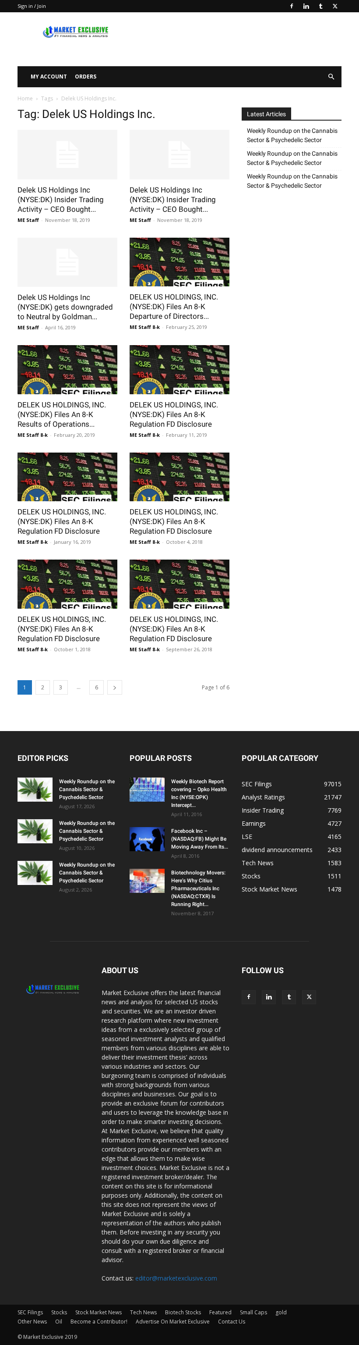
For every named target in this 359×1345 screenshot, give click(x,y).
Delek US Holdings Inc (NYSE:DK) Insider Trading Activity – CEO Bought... (61, 200)
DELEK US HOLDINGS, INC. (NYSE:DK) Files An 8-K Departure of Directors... (174, 307)
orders (85, 76)
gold (281, 1312)
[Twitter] (334, 6)
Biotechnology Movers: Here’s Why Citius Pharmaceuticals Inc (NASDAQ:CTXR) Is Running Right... (198, 888)
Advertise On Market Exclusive (173, 1321)
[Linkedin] (306, 6)
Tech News (143, 1312)
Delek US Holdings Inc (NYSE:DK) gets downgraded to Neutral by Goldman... (65, 307)
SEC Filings (30, 1312)
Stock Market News (98, 1312)
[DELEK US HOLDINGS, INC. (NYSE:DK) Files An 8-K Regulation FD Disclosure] (179, 369)
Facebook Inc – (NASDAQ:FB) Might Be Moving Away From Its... (199, 839)
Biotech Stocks (183, 1312)
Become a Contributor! (98, 1321)
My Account (49, 76)
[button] (330, 77)
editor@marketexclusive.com (176, 1278)
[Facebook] (291, 6)
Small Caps (253, 1312)
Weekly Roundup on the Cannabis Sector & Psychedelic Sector (292, 135)
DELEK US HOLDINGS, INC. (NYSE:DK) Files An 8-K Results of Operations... (62, 414)
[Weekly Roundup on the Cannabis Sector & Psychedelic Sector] (35, 790)
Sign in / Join (32, 6)
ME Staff (28, 220)
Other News (32, 1321)
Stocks (59, 1312)
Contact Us (231, 1321)
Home (25, 98)
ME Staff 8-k (145, 327)
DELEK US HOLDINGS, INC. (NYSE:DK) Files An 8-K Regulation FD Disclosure (174, 414)
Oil (58, 1321)
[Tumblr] (320, 6)
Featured (220, 1312)
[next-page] (114, 687)
